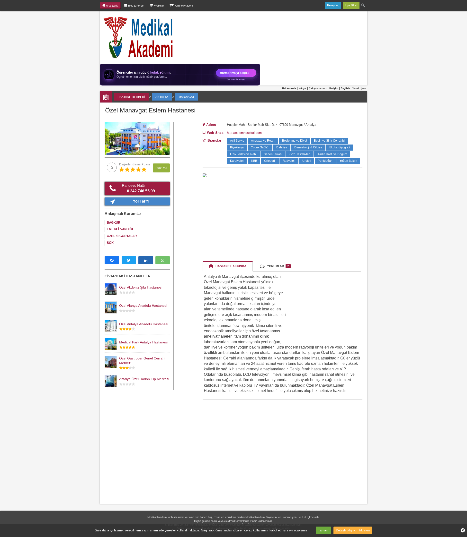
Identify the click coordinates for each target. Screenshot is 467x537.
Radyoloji (289, 160)
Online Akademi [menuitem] (184, 5)
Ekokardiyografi (339, 147)
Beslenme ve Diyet (294, 140)
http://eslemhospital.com (244, 133)
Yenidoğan (325, 160)
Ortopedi (270, 160)
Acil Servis (237, 140)
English (345, 88)
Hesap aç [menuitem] (333, 5)
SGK (110, 243)
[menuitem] (363, 5)
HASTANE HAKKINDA (231, 266)
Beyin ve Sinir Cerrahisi (329, 140)
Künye (302, 88)
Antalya (161, 97)
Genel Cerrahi (273, 154)
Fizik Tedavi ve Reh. (243, 154)
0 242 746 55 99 (138, 188)
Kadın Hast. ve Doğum (332, 154)
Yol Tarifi (141, 201)
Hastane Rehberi (131, 97)
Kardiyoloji (237, 160)
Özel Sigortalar (122, 236)
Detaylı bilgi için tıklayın (353, 530)
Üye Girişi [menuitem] (351, 5)
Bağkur (113, 222)
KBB (254, 160)
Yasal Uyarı (359, 88)
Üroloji (306, 160)
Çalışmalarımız (318, 88)
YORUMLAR (278, 266)
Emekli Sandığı (120, 229)
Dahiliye (281, 147)
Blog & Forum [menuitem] (136, 5)
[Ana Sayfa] (138, 37)
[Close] (460, 530)
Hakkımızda (289, 88)
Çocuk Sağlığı (260, 147)
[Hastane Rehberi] (106, 96)
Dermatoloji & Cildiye (308, 147)
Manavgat (186, 97)
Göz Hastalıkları (299, 154)
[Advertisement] (282, 221)
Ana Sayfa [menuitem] (112, 5)
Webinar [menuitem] (159, 5)
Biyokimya (237, 147)
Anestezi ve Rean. (263, 140)
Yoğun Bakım (348, 160)
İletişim (333, 88)
